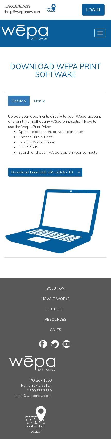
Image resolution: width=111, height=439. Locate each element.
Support (55, 309)
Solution (55, 288)
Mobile (39, 100)
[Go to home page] (27, 33)
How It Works (55, 298)
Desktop (19, 100)
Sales (55, 329)
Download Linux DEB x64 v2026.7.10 (42, 172)
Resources (55, 319)
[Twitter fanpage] (55, 344)
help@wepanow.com (23, 11)
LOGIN (93, 10)
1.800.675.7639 (17, 6)
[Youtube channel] (66, 344)
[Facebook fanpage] (43, 344)
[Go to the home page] (32, 358)
